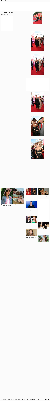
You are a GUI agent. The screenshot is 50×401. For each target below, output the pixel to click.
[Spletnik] (3, 1)
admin (29, 161)
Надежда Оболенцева (19, 1)
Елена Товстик (32, 1)
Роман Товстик (38, 1)
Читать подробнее (36, 399)
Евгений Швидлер (27, 1)
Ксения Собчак (13, 1)
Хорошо (47, 399)
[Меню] (48, 1)
